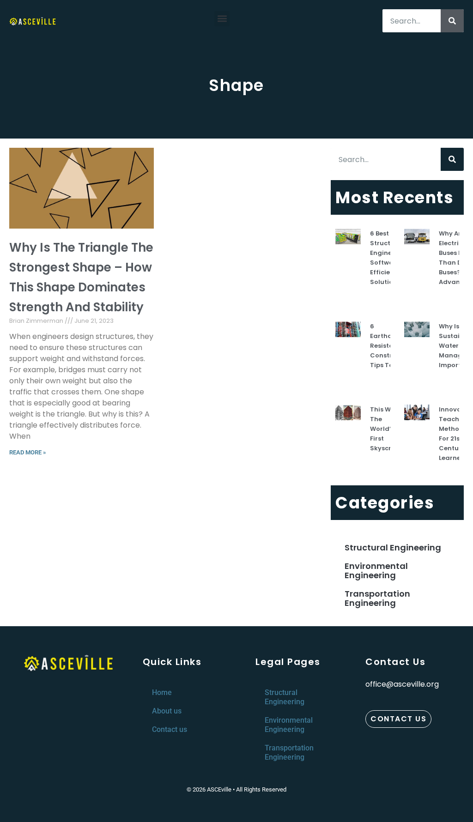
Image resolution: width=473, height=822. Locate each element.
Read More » (27, 452)
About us (167, 711)
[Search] (452, 20)
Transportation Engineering (377, 598)
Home (162, 692)
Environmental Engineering (376, 570)
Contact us (169, 729)
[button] (222, 18)
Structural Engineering (393, 547)
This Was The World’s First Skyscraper (388, 429)
